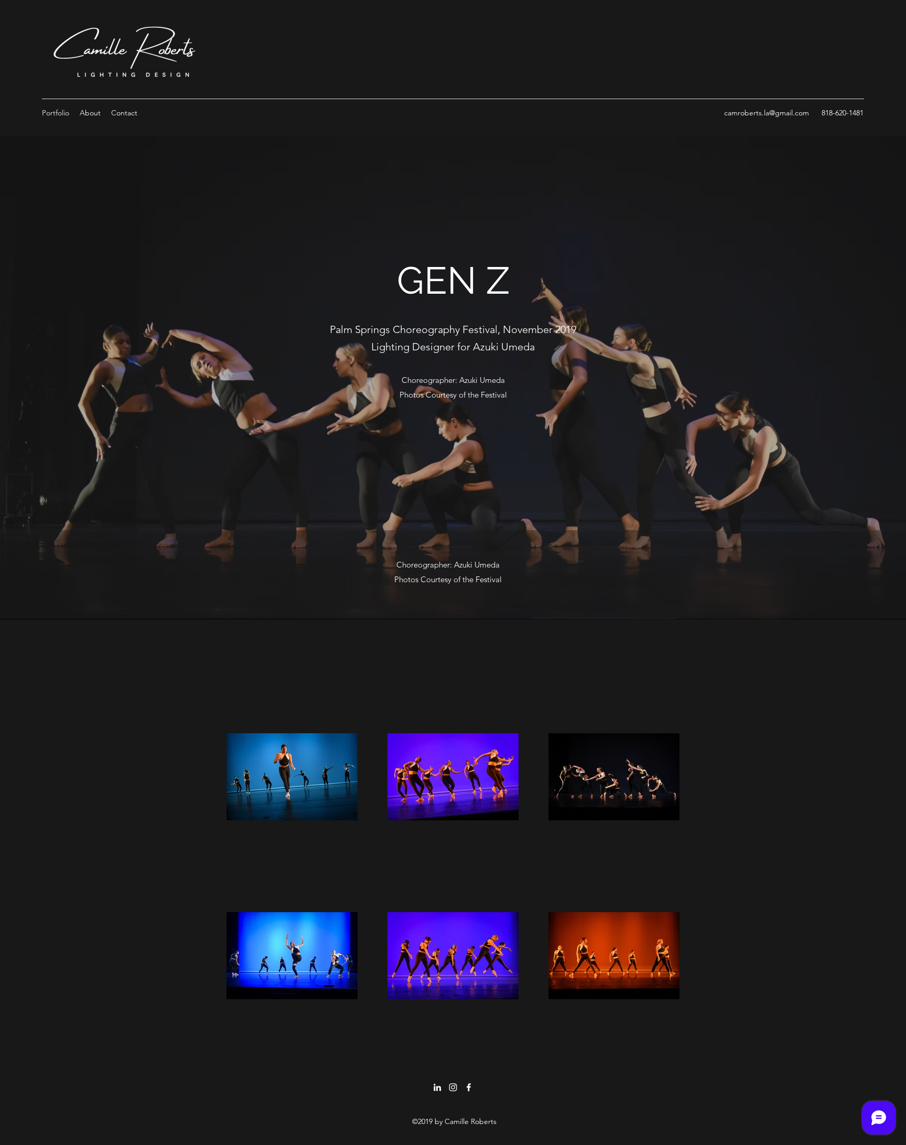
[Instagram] (453, 1087)
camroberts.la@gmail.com (766, 112)
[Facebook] (468, 1087)
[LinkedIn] (437, 1087)
